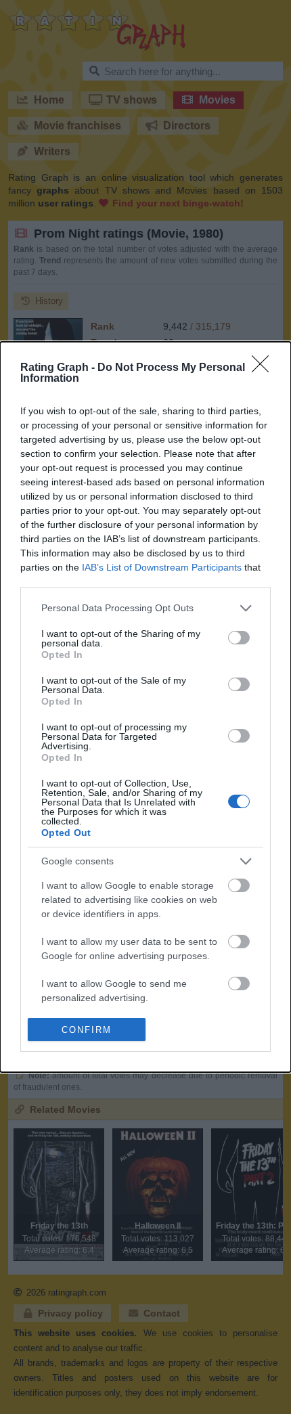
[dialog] (145, 707)
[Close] (264, 368)
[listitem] (145, 608)
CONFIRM (87, 1030)
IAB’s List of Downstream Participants (162, 567)
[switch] (239, 637)
